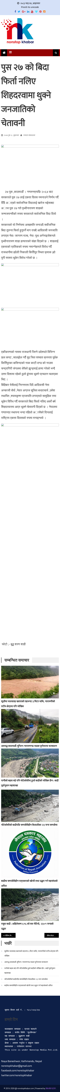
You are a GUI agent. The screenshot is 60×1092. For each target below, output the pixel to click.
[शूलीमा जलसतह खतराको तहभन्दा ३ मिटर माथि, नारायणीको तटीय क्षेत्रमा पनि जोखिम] (30, 682)
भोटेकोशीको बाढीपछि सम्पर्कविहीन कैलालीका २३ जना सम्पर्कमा (29, 825)
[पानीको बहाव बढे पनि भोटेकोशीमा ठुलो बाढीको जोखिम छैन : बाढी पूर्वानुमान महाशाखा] (30, 763)
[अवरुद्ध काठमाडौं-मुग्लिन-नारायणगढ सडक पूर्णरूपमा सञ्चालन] (30, 726)
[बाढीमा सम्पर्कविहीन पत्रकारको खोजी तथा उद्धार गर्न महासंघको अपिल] (30, 853)
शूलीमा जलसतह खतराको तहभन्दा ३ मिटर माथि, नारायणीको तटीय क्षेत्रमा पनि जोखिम (31, 953)
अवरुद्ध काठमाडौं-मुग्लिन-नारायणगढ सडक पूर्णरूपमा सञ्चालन (29, 746)
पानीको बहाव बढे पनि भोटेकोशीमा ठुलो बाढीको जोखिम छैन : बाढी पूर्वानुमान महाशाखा (29, 970)
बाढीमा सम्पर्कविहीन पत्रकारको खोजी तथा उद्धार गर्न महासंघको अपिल (28, 985)
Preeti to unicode (30, 7)
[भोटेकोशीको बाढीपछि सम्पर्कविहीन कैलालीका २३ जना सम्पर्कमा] (30, 806)
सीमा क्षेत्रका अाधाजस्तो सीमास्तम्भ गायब (53, 935)
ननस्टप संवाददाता (29, 135)
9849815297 (51, 1088)
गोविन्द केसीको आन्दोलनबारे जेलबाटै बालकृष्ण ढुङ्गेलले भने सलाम (10, 935)
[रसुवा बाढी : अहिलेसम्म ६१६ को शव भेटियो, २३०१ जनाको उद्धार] (30, 904)
